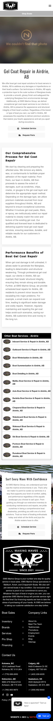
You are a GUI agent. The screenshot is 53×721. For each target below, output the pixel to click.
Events (31, 635)
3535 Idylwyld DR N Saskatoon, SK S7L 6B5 (39, 683)
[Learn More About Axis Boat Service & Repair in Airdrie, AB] (26, 391)
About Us (32, 621)
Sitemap (32, 641)
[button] (50, 6)
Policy (4, 699)
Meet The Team (35, 624)
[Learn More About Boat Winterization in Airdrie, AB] (26, 358)
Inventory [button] (7, 621)
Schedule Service (28, 128)
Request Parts (29, 135)
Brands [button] (6, 627)
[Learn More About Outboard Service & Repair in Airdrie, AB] (26, 350)
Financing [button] (7, 645)
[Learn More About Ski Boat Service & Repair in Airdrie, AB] (26, 437)
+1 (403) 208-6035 (36, 674)
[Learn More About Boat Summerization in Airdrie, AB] (26, 366)
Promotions (33, 630)
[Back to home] (10, 6)
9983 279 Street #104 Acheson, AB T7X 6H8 (12, 683)
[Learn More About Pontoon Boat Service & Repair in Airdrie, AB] (26, 445)
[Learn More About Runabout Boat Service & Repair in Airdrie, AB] (26, 454)
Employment (33, 632)
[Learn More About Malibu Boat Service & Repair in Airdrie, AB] (26, 382)
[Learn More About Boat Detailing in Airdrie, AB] (26, 374)
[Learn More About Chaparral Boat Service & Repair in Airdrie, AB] (26, 409)
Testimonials (33, 627)
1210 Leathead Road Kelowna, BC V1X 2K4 (12, 668)
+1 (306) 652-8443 (36, 689)
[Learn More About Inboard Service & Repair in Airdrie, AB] (26, 342)
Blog (30, 638)
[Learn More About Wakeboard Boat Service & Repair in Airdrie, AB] (26, 418)
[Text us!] (43, 716)
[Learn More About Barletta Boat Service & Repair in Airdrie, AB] (26, 399)
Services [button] (6, 633)
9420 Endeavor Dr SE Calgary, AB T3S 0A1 (38, 668)
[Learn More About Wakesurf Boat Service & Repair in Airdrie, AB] (26, 428)
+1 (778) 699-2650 (10, 674)
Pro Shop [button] (7, 639)
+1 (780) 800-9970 (10, 689)
